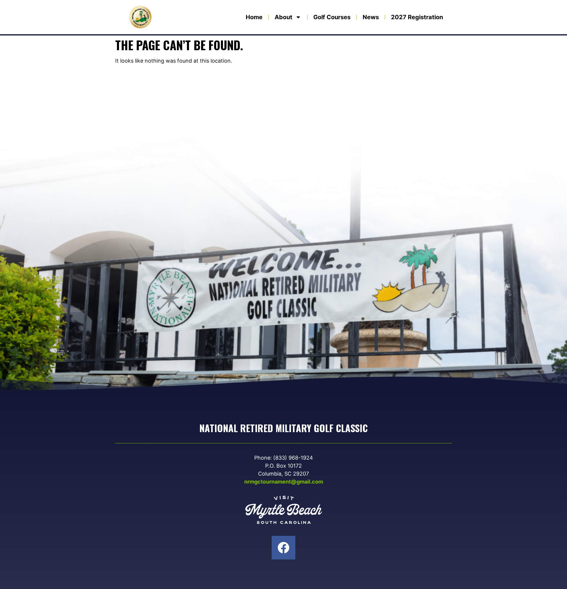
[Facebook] (283, 547)
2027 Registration (417, 17)
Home (254, 17)
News (371, 17)
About (283, 17)
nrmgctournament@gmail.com (283, 482)
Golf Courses (332, 17)
